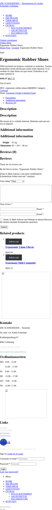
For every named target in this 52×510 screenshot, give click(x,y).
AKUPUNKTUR (19, 496)
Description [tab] (8, 109)
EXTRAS (10, 491)
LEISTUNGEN (13, 489)
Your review (6, 204)
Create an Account (15, 454)
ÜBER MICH (12, 486)
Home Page (5, 48)
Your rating (6, 181)
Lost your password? (9, 472)
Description (11, 98)
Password (5, 464)
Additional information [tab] (16, 130)
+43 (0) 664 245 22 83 (10, 347)
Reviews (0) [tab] (8, 152)
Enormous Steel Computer (21, 262)
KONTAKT (11, 501)
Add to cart (14, 241)
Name (40, 209)
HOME (9, 481)
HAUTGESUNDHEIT (21, 494)
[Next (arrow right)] (4, 509)
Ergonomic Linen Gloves (20, 247)
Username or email (9, 459)
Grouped (15, 48)
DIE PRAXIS (12, 484)
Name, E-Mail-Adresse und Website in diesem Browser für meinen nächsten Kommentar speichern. (26, 220)
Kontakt (3, 427)
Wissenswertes (6, 430)
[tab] (29, 98)
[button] (8, 40)
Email (40, 214)
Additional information (16, 100)
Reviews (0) (11, 103)
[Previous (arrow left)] (1, 509)
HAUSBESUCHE (19, 499)
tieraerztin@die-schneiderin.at (13, 351)
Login (3, 469)
